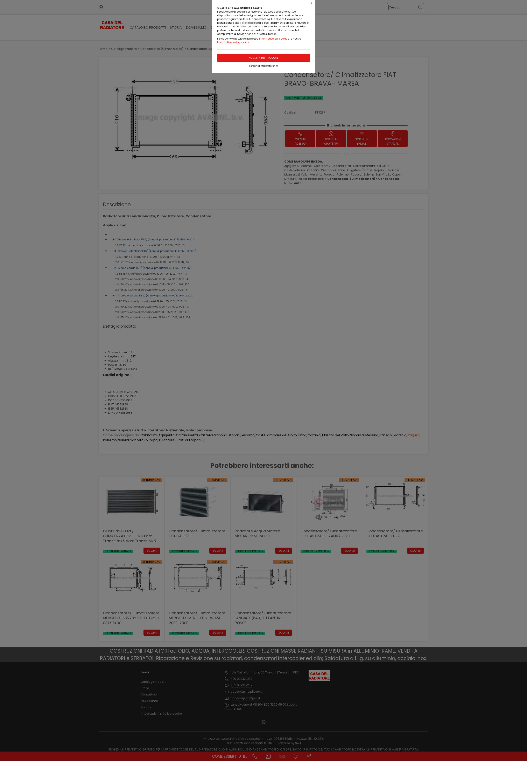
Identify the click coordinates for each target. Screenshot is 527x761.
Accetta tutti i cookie (263, 58)
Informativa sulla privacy (233, 42)
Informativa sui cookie (273, 38)
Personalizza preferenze (263, 66)
